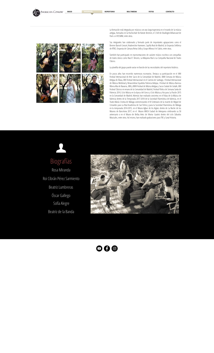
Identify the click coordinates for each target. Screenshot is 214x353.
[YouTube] (99, 248)
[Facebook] (107, 248)
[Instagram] (115, 248)
